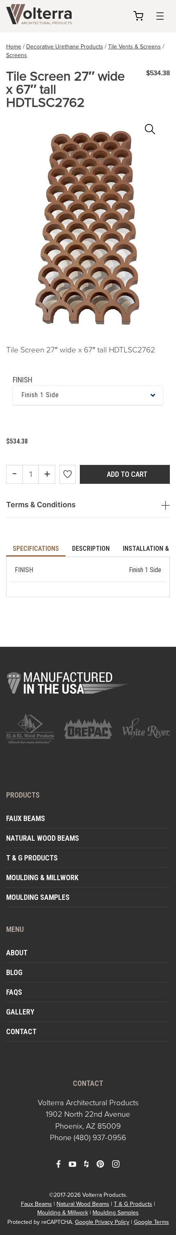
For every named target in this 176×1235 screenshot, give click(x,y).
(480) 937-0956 (100, 1137)
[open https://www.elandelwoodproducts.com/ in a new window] (30, 728)
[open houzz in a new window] (86, 1163)
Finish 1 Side (40, 395)
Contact (21, 1031)
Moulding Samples (38, 897)
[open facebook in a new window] (58, 1163)
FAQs (14, 992)
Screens (16, 55)
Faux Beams (25, 818)
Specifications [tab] (36, 548)
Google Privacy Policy (102, 1222)
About (16, 952)
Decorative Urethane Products (64, 46)
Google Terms (151, 1222)
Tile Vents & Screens (134, 46)
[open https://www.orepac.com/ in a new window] (88, 728)
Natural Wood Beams (42, 838)
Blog (14, 972)
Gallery (20, 1011)
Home (13, 46)
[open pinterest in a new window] (100, 1163)
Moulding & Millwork (42, 877)
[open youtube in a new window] (72, 1163)
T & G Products (32, 857)
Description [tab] (91, 548)
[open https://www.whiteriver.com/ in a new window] (146, 728)
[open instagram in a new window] (116, 1163)
